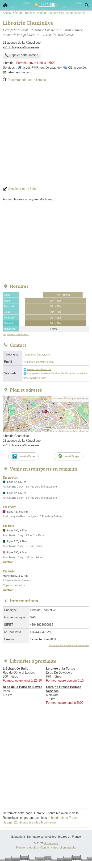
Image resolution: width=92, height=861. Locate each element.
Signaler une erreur (16, 334)
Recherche (87, 5)
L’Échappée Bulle (15, 668)
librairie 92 (10, 822)
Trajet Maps (71, 456)
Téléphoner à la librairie (36, 354)
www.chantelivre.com (39, 369)
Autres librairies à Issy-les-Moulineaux (29, 199)
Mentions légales (27, 847)
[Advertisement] (46, 136)
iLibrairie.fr (51, 843)
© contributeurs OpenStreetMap (70, 398)
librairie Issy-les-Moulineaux (38, 822)
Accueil (5, 5)
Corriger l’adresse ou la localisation (69, 431)
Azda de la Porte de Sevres (22, 687)
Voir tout (8, 561)
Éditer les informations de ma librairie (69, 645)
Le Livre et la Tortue (60, 668)
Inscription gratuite (64, 847)
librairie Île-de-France (64, 818)
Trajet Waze (26, 456)
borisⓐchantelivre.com (40, 361)
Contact (45, 847)
